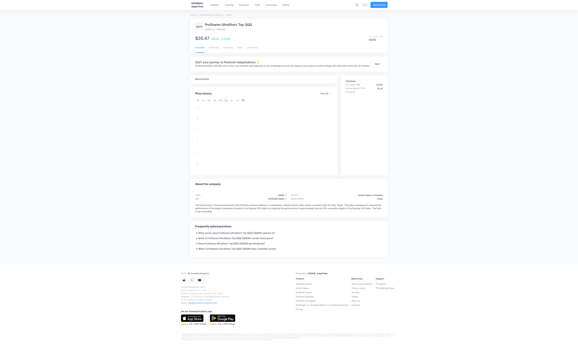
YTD (220, 100)
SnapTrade (322, 273)
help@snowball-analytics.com (202, 303)
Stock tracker (302, 288)
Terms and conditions (362, 284)
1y (226, 100)
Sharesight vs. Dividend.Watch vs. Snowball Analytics (322, 305)
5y (232, 100)
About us (355, 300)
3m (209, 100)
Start (377, 64)
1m (203, 100)
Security (355, 292)
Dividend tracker (304, 292)
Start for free (379, 5)
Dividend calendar (305, 296)
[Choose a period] (243, 100)
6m (214, 100)
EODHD (312, 273)
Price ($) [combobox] (324, 93)
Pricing (299, 309)
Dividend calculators (306, 300)
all (237, 100)
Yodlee (354, 296)
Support (382, 284)
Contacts (355, 305)
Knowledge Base (386, 288)
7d (198, 100)
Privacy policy (358, 288)
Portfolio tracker (304, 284)
